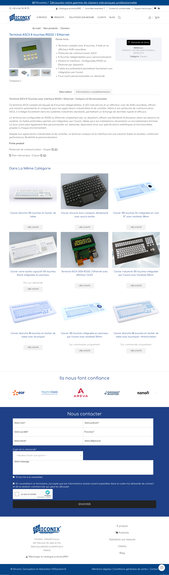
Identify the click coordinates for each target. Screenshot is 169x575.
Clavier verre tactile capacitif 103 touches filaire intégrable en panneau (33, 273)
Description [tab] (65, 92)
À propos (42, 17)
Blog (112, 17)
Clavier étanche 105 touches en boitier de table (33, 215)
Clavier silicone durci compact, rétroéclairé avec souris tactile (84, 215)
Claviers (64, 28)
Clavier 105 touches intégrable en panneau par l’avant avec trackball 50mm (84, 335)
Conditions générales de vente (130, 569)
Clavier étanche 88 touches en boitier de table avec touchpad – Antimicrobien (136, 335)
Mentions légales (101, 569)
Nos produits (50, 28)
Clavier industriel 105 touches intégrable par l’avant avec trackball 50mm (136, 273)
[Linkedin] (159, 8)
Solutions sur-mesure (81, 17)
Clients (102, 17)
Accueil (36, 28)
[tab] (65, 92)
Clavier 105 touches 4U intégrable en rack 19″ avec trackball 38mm (136, 215)
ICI (55, 149)
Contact (154, 569)
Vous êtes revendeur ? (95, 9)
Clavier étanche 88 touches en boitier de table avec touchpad (33, 335)
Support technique (142, 9)
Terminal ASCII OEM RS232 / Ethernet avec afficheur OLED (84, 273)
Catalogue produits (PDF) (69, 9)
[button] (13, 392)
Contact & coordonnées (119, 9)
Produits (59, 17)
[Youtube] (155, 8)
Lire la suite (33, 227)
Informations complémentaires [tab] (93, 92)
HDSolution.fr (58, 569)
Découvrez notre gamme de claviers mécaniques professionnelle (93, 2)
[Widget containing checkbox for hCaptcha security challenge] (33, 494)
